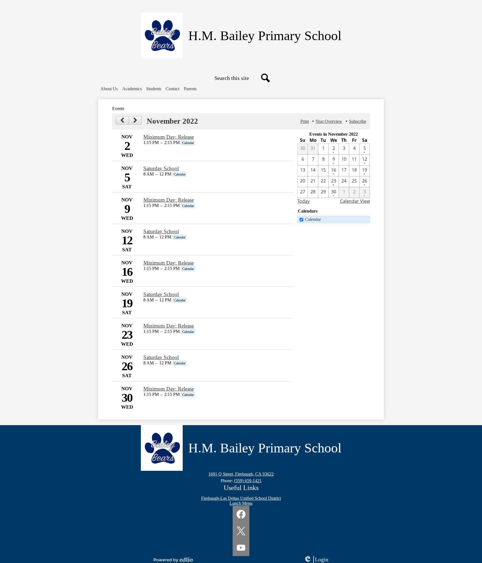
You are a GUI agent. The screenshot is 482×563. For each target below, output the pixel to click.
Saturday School (161, 168)
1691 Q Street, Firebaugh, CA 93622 (241, 474)
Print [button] (304, 121)
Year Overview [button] (328, 121)
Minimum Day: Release (168, 137)
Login (318, 559)
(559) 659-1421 (248, 480)
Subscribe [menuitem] (357, 121)
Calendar (313, 219)
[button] (109, 89)
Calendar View (355, 201)
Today (303, 201)
